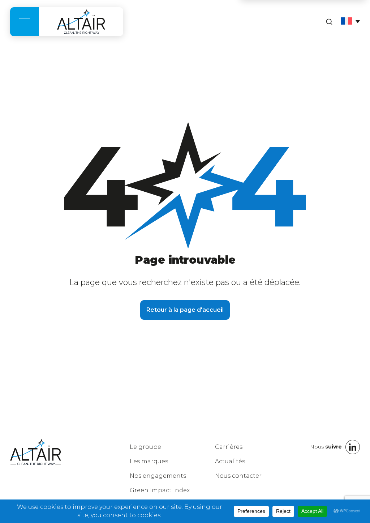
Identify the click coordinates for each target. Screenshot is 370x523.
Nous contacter (238, 475)
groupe (145, 446)
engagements (158, 475)
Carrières (228, 446)
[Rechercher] (329, 21)
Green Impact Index (160, 490)
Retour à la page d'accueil (185, 309)
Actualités (230, 461)
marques (149, 461)
